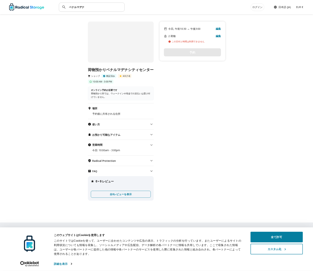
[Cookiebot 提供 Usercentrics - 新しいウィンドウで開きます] (29, 264)
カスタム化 (275, 248)
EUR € (299, 7)
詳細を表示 (61, 263)
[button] (121, 124)
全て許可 (276, 237)
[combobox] (95, 7)
